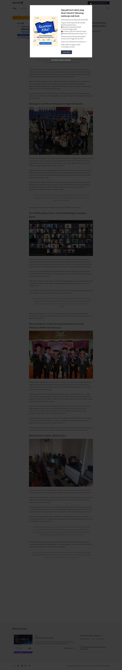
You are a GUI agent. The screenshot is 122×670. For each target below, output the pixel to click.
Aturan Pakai (85, 666)
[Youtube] (21, 665)
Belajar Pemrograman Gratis (98, 3)
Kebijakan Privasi (94, 666)
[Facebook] (14, 665)
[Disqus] (61, 588)
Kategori (23, 8)
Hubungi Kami (77, 666)
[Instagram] (25, 665)
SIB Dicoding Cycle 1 (63, 382)
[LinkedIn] (29, 665)
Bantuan (69, 666)
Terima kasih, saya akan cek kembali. (61, 60)
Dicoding (106, 666)
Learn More (66, 52)
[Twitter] (18, 665)
